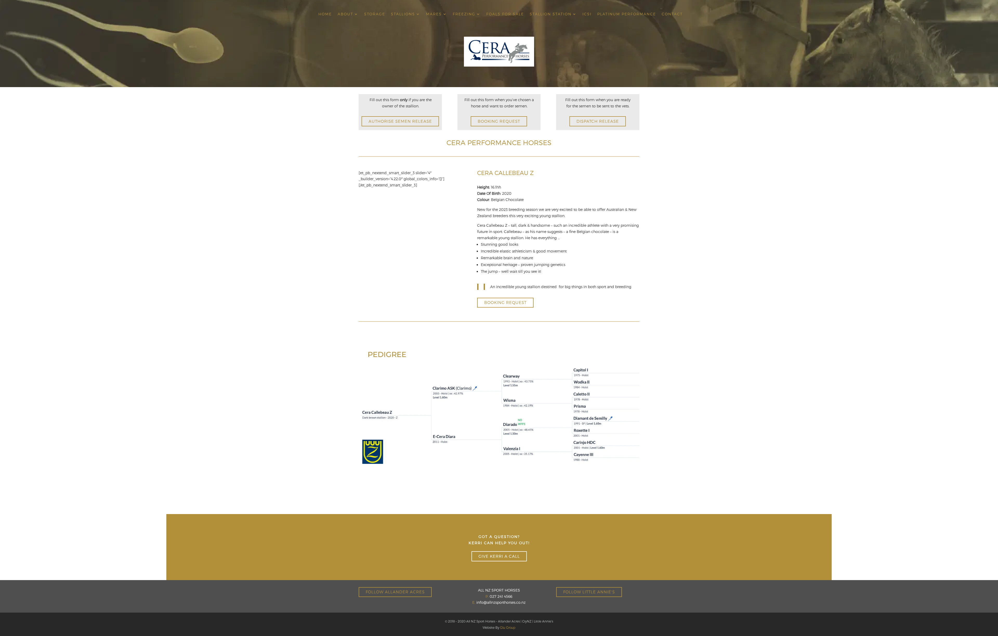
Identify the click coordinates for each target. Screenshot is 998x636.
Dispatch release (597, 121)
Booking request (499, 121)
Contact (672, 14)
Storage (374, 14)
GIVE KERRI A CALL (499, 556)
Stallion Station (551, 14)
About (345, 14)
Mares (434, 14)
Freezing (464, 14)
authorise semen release (400, 121)
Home (325, 14)
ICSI (587, 14)
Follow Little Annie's (589, 591)
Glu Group (507, 627)
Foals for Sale (505, 14)
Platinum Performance (626, 14)
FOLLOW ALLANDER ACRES (395, 591)
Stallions (403, 14)
